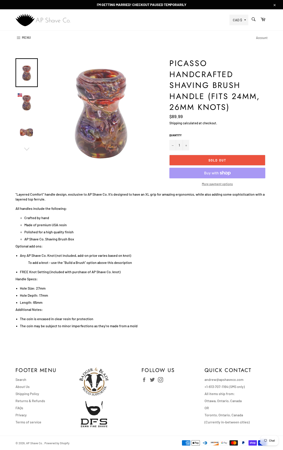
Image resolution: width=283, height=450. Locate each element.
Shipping (175, 123)
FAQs (19, 408)
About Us (22, 386)
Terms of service (28, 422)
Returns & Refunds (30, 401)
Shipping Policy (27, 394)
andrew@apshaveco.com (224, 379)
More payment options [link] (217, 184)
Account (262, 38)
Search (20, 379)
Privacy (21, 415)
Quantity (175, 135)
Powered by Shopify (56, 443)
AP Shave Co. (34, 443)
